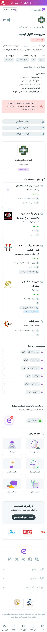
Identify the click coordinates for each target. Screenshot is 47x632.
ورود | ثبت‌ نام (9, 9)
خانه (42, 629)
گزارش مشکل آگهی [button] (22, 133)
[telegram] (23, 559)
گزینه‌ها (33, 629)
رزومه (14, 629)
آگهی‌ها (23, 629)
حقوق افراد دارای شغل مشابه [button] (34, 67)
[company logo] (23, 151)
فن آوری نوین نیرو (39, 27)
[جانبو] (32, 532)
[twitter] (17, 559)
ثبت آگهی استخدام (23, 517)
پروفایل (5, 629)
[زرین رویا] (16, 532)
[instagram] (10, 559)
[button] (8, 20)
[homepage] (23, 551)
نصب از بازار (33, 420)
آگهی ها (23, 27)
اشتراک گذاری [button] (22, 127)
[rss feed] (37, 559)
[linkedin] (30, 559)
